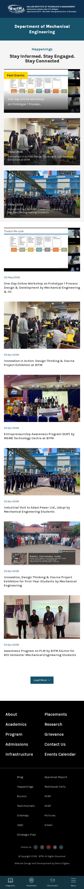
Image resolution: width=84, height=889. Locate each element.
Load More (40, 680)
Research (53, 724)
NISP (48, 806)
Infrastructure (19, 754)
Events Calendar (60, 754)
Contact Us (55, 744)
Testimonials (26, 806)
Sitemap (23, 815)
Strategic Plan (26, 834)
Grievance (54, 734)
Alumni (22, 796)
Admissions (16, 744)
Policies (50, 815)
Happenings (25, 786)
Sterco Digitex (62, 863)
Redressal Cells (55, 786)
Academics (16, 724)
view (42, 141)
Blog (20, 777)
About (11, 714)
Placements (56, 714)
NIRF (48, 796)
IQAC (20, 825)
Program (13, 734)
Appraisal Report (56, 777)
